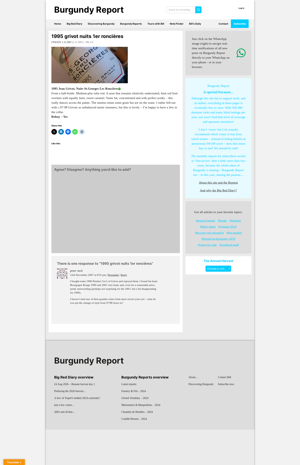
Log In (241, 8)
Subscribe (240, 23)
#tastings (235, 220)
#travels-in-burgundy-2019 (218, 238)
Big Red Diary (74, 23)
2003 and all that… (64, 411)
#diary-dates (208, 226)
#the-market (234, 232)
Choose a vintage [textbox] (218, 268)
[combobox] (218, 269)
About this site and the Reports (218, 182)
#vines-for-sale (207, 245)
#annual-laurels (205, 220)
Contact (223, 23)
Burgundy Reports (131, 23)
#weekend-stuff (229, 245)
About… (193, 377)
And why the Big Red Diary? (218, 190)
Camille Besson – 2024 (134, 418)
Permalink (113, 275)
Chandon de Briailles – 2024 (137, 411)
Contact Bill (224, 377)
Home (57, 23)
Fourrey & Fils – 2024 (133, 391)
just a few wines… (64, 404)
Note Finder (177, 23)
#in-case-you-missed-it (209, 232)
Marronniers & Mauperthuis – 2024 (140, 404)
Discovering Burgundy (101, 23)
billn (89, 42)
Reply (124, 275)
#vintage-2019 (227, 226)
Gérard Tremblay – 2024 (134, 398)
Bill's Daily (195, 23)
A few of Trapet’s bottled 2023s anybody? (77, 398)
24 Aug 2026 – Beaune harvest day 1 (74, 384)
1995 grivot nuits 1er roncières (87, 36)
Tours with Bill (155, 23)
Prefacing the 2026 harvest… (70, 391)
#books (222, 220)
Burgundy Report (89, 10)
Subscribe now (226, 384)
